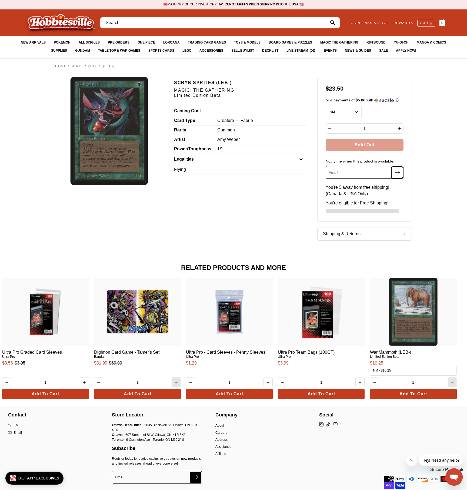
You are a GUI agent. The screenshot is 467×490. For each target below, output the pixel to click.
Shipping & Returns (342, 233)
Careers (221, 433)
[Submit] (195, 477)
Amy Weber (228, 139)
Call (16, 425)
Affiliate (220, 454)
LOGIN (354, 23)
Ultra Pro (8, 357)
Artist (179, 139)
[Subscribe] (397, 172)
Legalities (184, 159)
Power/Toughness (192, 149)
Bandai (99, 357)
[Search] (332, 22)
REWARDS (403, 23)
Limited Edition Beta (197, 95)
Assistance (223, 447)
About (219, 426)
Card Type (184, 120)
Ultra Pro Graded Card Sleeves (32, 352)
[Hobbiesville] (61, 22)
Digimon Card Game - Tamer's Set (126, 352)
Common (226, 130)
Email (18, 433)
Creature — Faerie (235, 120)
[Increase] (399, 128)
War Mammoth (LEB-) (390, 352)
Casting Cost (187, 110)
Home (60, 66)
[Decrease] (330, 128)
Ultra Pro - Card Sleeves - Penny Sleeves (225, 352)
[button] (365, 100)
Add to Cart (45, 394)
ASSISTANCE (377, 23)
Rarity (180, 130)
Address (221, 440)
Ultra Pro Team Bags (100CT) (306, 352)
